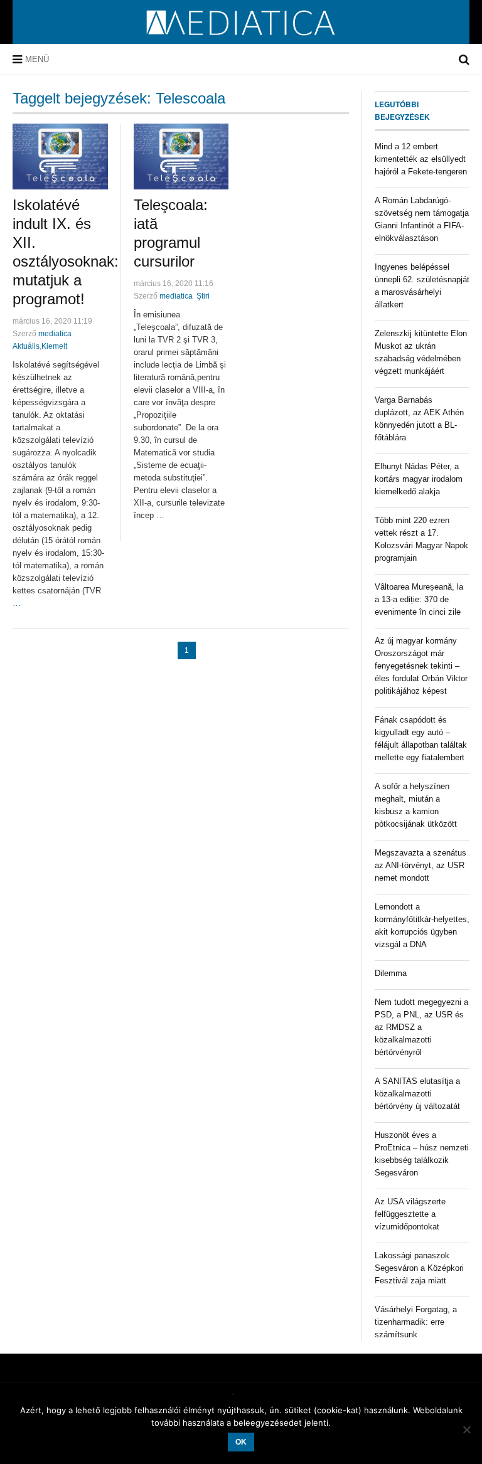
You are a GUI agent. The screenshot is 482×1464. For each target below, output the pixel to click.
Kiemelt (54, 346)
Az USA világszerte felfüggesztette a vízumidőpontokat (410, 1214)
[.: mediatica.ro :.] (241, 39)
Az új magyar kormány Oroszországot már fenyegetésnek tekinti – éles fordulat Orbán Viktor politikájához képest (421, 666)
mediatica (55, 333)
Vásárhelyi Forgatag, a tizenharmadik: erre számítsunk (416, 1322)
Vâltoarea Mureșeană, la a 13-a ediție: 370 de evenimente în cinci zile (419, 599)
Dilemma (391, 973)
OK (241, 1442)
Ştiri (203, 296)
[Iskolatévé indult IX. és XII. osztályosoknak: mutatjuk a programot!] (60, 156)
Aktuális (26, 346)
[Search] (464, 59)
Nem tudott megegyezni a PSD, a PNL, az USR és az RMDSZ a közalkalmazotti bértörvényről (421, 1027)
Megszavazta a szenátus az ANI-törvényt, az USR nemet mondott (420, 865)
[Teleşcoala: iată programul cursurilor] (181, 156)
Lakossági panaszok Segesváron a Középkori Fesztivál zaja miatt (419, 1268)
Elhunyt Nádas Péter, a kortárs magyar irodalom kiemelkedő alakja (419, 479)
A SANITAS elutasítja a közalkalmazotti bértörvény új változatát (417, 1093)
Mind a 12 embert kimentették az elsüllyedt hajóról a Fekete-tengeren (421, 159)
